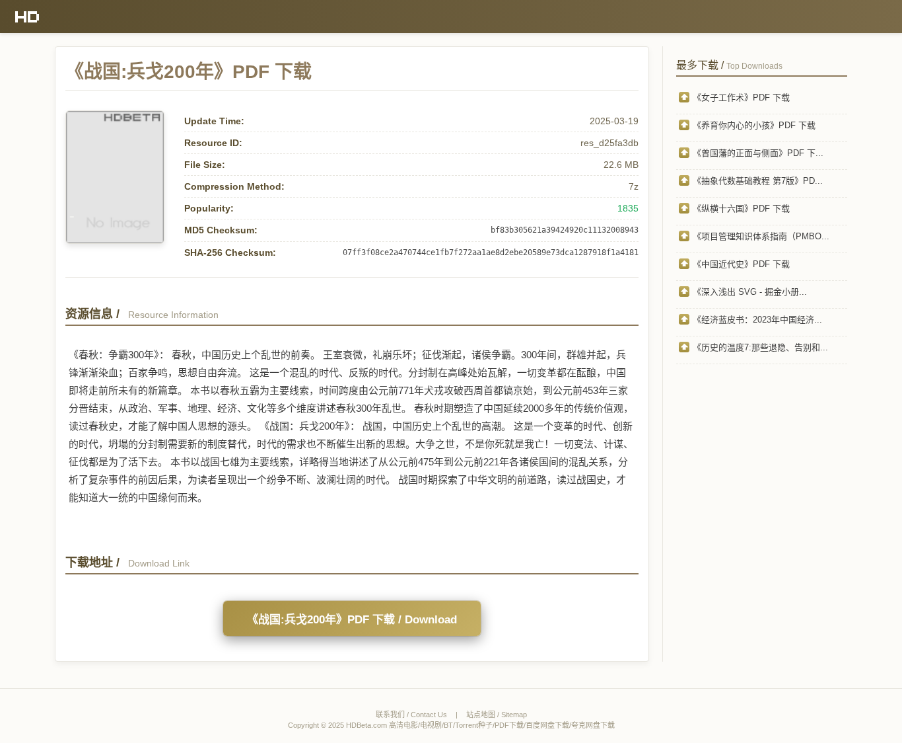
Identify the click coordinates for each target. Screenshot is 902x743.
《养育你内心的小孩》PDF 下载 (754, 125)
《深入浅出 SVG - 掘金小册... (750, 292)
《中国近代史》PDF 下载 (741, 264)
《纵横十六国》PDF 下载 (741, 209)
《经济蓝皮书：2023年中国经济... (757, 320)
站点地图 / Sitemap (496, 715)
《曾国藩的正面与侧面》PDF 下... (758, 153)
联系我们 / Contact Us (411, 715)
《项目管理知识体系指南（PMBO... (761, 236)
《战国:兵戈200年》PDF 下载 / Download (352, 619)
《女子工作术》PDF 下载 (741, 97)
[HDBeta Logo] (27, 16)
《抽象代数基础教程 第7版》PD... (758, 181)
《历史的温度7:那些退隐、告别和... (760, 347)
